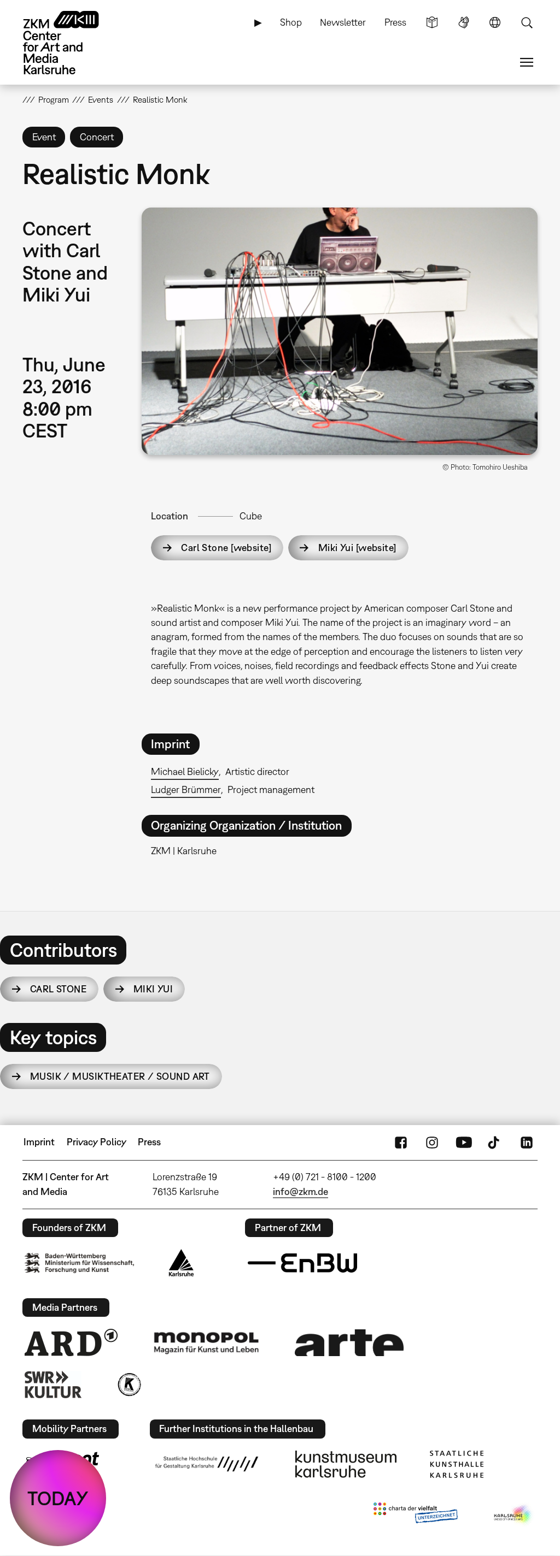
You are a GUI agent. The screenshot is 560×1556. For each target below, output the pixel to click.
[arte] (349, 1342)
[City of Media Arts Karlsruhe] (513, 1515)
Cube (251, 516)
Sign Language (464, 22)
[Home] (71, 42)
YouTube (464, 1142)
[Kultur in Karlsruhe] (128, 1384)
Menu (527, 62)
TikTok (495, 1142)
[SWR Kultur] (53, 1384)
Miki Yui (153, 989)
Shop (291, 22)
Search (527, 22)
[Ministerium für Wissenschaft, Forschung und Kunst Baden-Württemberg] (79, 1263)
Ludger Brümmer (186, 789)
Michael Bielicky (185, 771)
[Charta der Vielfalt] (415, 1515)
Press (395, 22)
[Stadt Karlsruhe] (181, 1262)
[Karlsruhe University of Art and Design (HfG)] (206, 1463)
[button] (340, 331)
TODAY (58, 1498)
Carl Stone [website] (226, 547)
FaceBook (401, 1142)
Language (495, 22)
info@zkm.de (300, 1191)
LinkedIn (527, 1142)
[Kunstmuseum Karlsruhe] (345, 1464)
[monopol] (206, 1342)
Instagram (432, 1142)
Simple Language (432, 22)
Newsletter (343, 22)
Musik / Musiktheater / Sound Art (120, 1076)
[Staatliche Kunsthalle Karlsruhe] (456, 1464)
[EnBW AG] (302, 1263)
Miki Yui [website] (357, 547)
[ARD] (71, 1342)
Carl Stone (58, 989)
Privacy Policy (96, 1141)
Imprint (39, 1141)
